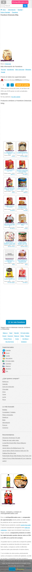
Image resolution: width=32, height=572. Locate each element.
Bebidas (4, 409)
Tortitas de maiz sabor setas (10, 440)
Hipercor (16, 336)
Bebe (3, 420)
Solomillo (5, 384)
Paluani (27, 336)
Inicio (4, 9)
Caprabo (8, 350)
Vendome (12, 210)
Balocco (13, 174)
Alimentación (12, 9)
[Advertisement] (16, 32)
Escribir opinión (15, 97)
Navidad (20, 9)
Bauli (13, 264)
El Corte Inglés (10, 361)
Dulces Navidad (5, 12)
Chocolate (5, 389)
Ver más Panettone (18, 322)
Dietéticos (5, 417)
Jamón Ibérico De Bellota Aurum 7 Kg (13, 448)
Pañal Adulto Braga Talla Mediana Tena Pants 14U (16, 455)
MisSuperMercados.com (20, 2)
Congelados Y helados (8, 412)
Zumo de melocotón (8, 386)
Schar (13, 192)
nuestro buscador (26, 525)
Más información (20, 569)
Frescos (4, 425)
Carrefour (8, 363)
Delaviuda (8, 64)
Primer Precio (8, 339)
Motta (22, 336)
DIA (7, 371)
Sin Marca (25, 174)
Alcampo (8, 368)
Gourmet (10, 336)
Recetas (3, 69)
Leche (4, 397)
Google (3, 72)
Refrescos (5, 381)
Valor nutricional (19, 69)
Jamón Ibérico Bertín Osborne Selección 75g (15, 450)
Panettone (15, 12)
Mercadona (9, 358)
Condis (8, 356)
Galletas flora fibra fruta (9, 453)
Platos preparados (7, 415)
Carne (4, 394)
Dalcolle (26, 210)
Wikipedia (28, 69)
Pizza (4, 399)
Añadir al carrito (22, 85)
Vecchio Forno (11, 246)
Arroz (4, 392)
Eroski (13, 156)
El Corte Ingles (24, 156)
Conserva (5, 427)
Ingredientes (10, 69)
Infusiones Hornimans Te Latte (11, 438)
